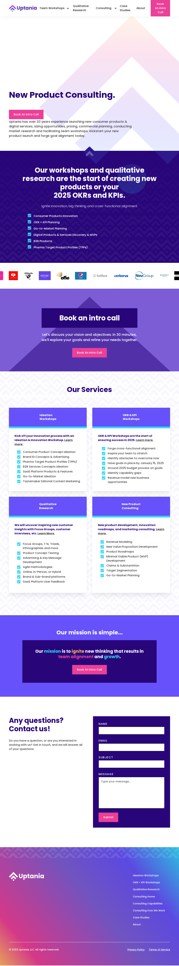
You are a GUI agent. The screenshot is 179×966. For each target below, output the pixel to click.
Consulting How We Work (149, 910)
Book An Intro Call (160, 8)
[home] (23, 8)
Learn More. (46, 533)
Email (103, 741)
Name (103, 724)
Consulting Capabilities (148, 903)
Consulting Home (144, 896)
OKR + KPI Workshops (146, 882)
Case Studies (125, 8)
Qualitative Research (81, 8)
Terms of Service (159, 949)
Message (106, 774)
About (140, 8)
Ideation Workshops (146, 875)
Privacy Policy (136, 949)
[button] (53, 8)
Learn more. (144, 440)
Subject (106, 757)
